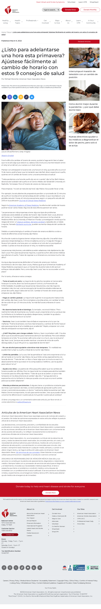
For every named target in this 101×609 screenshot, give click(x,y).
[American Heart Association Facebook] (4, 568)
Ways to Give (56, 518)
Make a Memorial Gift (59, 516)
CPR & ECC (81, 518)
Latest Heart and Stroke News (35, 529)
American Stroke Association (87, 516)
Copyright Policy (63, 581)
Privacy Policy (14, 581)
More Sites (81, 524)
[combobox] (49, 10)
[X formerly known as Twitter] (16, 568)
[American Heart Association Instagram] (10, 568)
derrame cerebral (38, 222)
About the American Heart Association (36, 514)
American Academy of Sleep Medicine (24, 205)
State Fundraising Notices (82, 583)
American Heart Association (86, 513)
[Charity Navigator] (79, 568)
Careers (29, 535)
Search (58, 10)
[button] (70, 10)
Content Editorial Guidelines (46, 583)
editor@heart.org (24, 402)
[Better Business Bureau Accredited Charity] (70, 568)
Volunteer (55, 524)
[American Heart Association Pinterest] (39, 568)
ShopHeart (55, 529)
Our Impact (30, 518)
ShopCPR (55, 531)
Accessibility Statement (48, 581)
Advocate (55, 521)
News (9, 32)
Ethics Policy (74, 581)
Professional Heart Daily (85, 521)
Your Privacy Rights (50, 588)
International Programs (34, 526)
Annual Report (31, 520)
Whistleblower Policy (28, 583)
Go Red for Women (58, 526)
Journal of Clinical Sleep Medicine (32, 201)
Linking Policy (15, 583)
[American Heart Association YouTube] (27, 568)
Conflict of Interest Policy (88, 581)
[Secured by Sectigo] (93, 568)
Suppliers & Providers (64, 583)
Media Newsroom (33, 533)
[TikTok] (22, 568)
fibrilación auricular (23, 224)
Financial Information (34, 523)
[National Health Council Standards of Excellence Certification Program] (64, 568)
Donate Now (50, 493)
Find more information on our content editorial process (63, 501)
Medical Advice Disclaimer (29, 581)
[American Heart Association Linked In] (33, 568)
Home (3, 32)
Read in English (7, 156)
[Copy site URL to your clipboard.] (26, 97)
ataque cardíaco (23, 222)
